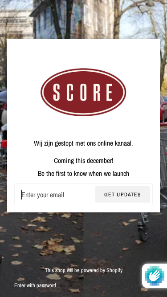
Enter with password (35, 285)
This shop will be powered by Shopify (83, 270)
